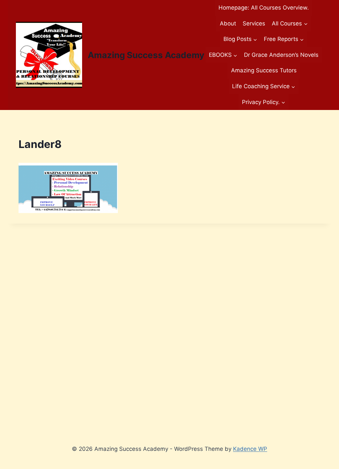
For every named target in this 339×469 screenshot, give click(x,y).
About (228, 23)
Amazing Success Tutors (264, 70)
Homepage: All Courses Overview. (263, 7)
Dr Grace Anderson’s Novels (281, 55)
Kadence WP (250, 449)
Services (254, 23)
